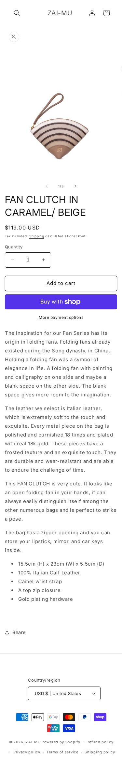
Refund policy (100, 742)
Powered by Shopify (61, 742)
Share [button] (19, 632)
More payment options (61, 317)
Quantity (13, 246)
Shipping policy (100, 752)
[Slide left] (47, 186)
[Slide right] (75, 186)
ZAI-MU (33, 742)
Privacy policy (26, 752)
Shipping (36, 236)
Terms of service (62, 752)
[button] (17, 13)
